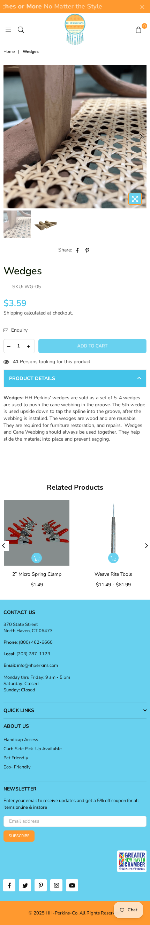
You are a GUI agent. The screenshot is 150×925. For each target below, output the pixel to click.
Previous (8, 136)
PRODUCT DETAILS (32, 378)
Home (9, 51)
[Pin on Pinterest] (87, 250)
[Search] (21, 29)
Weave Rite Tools (113, 574)
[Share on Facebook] (77, 250)
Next (141, 136)
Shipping (13, 313)
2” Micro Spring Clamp (36, 574)
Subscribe (19, 835)
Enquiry (19, 330)
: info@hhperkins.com (36, 665)
